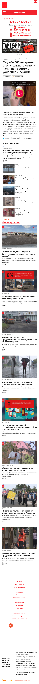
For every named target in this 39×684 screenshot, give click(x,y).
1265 (5, 521)
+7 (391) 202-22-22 (22, 30)
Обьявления (19, 605)
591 (5, 392)
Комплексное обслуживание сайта (22, 680)
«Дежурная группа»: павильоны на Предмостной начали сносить (18, 555)
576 (5, 436)
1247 (5, 564)
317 (5, 350)
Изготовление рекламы (19, 616)
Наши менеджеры (19, 587)
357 (5, 305)
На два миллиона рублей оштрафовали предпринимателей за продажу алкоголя (19, 427)
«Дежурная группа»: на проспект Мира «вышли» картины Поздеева (18, 512)
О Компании (19, 592)
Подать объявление (21, 35)
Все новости (7, 219)
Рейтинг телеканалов (19, 598)
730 (5, 478)
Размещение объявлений (19, 619)
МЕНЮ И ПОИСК (19, 12)
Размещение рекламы (19, 613)
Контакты (19, 595)
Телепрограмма (19, 602)
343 (5, 264)
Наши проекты (11, 222)
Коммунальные (7, 148)
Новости (19, 581)
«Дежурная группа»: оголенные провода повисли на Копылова (17, 383)
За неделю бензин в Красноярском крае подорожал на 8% (18, 298)
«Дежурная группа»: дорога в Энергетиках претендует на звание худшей (18, 254)
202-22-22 (21, 27)
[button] (17, 54)
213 (6, 161)
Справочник (19, 608)
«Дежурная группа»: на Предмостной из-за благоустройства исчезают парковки (19, 339)
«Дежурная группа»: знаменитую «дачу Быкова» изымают (17, 469)
